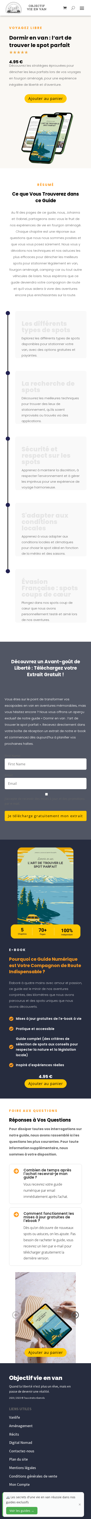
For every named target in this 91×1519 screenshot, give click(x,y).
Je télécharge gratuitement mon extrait (45, 816)
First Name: (13, 756)
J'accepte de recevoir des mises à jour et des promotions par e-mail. (45, 801)
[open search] (73, 7)
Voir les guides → (22, 1511)
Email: (9, 775)
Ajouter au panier (45, 98)
